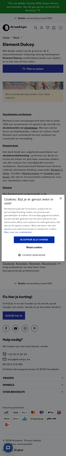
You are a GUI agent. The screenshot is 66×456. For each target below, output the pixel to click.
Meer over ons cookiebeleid (18, 232)
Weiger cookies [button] (34, 246)
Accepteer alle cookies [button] (34, 239)
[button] (33, 255)
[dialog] (33, 228)
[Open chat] (8, 448)
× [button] (60, 198)
